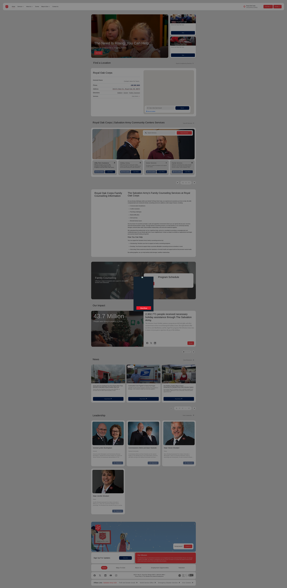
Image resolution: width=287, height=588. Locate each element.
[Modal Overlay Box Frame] (143, 294)
